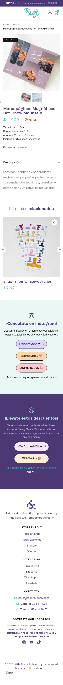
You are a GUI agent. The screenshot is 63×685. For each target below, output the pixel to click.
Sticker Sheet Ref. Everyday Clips (27, 281)
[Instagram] (24, 642)
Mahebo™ (42, 668)
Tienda (15, 25)
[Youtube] (31, 642)
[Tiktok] (39, 642)
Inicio (6, 25)
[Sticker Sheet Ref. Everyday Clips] (31, 247)
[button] (2, 249)
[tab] (31, 162)
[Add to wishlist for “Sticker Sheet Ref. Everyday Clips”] (54, 222)
